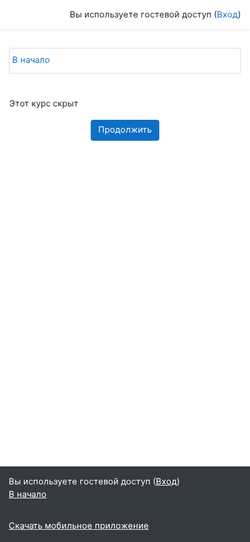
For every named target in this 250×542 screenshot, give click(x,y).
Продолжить (125, 129)
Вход (227, 14)
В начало (31, 60)
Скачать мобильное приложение (79, 525)
